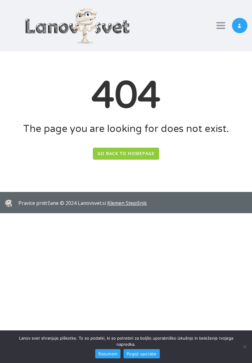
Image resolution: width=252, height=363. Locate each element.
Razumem (107, 353)
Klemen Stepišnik (127, 203)
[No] (244, 347)
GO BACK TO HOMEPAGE (126, 153)
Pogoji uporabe (142, 353)
